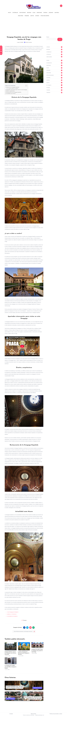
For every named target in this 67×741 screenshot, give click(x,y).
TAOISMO (45, 12)
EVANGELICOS (49, 62)
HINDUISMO (39, 12)
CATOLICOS (48, 54)
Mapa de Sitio (33, 713)
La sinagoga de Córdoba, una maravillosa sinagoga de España (10, 667)
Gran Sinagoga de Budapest (12, 612)
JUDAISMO (51, 12)
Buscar (47, 37)
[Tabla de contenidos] (26, 86)
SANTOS (32, 15)
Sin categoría (48, 85)
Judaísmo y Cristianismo (11, 614)
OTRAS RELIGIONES (45, 15)
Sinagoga (25, 620)
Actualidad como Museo (11, 93)
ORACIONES (20, 15)
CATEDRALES (15, 12)
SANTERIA (56, 12)
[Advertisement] (33, 26)
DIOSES (47, 60)
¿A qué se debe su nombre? (13, 88)
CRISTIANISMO (22, 12)
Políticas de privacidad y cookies (56, 713)
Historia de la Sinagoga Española (12, 87)
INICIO (9, 12)
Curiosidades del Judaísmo (12, 616)
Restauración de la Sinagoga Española (13, 92)
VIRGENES (27, 15)
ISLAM (34, 12)
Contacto (11, 713)
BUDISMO (29, 12)
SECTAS (47, 82)
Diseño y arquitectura (10, 90)
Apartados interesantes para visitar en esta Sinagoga (16, 89)
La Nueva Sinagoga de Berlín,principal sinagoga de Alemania (23, 653)
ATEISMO (37, 15)
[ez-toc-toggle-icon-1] (26, 86)
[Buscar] (59, 39)
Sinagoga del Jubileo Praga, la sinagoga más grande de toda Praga (37, 650)
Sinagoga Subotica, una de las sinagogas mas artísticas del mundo (10, 653)
